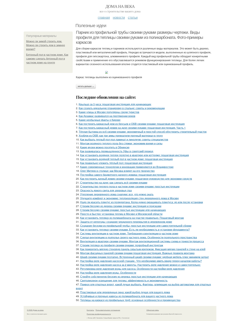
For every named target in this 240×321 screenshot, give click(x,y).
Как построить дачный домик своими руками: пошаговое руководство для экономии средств (136, 178)
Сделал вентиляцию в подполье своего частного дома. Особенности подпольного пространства (138, 237)
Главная (104, 17)
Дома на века (120, 6)
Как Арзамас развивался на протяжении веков (107, 116)
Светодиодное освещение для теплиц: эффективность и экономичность (124, 280)
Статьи (133, 17)
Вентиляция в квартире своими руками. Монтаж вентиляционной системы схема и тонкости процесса (142, 241)
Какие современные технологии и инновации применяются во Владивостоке (127, 167)
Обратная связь (152, 310)
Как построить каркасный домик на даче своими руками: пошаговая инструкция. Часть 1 (132, 128)
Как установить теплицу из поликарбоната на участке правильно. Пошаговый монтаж (132, 218)
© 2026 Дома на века (35, 310)
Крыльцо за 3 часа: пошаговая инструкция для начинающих (115, 104)
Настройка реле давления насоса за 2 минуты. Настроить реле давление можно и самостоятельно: (140, 265)
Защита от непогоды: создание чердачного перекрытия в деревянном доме (126, 222)
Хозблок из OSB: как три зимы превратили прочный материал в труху (121, 135)
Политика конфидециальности (99, 314)
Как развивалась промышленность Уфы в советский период (116, 151)
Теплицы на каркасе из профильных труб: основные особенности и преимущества (130, 300)
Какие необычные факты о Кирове (99, 120)
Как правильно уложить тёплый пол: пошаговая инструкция (116, 163)
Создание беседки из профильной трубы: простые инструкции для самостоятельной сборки (135, 225)
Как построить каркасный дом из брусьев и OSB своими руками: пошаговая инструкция (132, 124)
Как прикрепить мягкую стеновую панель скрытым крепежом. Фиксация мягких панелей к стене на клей (142, 249)
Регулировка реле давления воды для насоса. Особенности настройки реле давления (132, 269)
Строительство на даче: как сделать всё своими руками (113, 182)
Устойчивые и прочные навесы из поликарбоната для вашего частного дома (126, 296)
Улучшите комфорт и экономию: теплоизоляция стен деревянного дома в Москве (129, 198)
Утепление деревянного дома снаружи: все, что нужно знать (116, 194)
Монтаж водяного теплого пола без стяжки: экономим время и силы (121, 143)
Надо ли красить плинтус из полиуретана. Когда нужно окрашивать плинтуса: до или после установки (141, 202)
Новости (119, 17)
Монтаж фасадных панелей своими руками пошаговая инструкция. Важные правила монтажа (137, 253)
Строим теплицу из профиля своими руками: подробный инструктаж (121, 245)
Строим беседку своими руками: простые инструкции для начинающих (123, 210)
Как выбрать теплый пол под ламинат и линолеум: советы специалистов (124, 139)
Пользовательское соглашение (108, 310)
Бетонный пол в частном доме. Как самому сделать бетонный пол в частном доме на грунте (47, 58)
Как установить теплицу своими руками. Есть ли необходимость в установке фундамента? (135, 229)
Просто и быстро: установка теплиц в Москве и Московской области (121, 214)
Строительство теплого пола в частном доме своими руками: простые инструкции (129, 186)
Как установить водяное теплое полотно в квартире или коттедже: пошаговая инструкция (134, 155)
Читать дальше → (86, 86)
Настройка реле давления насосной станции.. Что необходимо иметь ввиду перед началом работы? (141, 261)
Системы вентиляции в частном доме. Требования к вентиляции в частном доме (129, 233)
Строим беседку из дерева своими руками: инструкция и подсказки (120, 206)
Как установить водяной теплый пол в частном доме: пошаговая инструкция (126, 159)
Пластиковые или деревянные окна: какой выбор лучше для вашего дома (125, 292)
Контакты (90, 310)
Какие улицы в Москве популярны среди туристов (109, 112)
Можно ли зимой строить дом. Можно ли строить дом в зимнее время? (45, 45)
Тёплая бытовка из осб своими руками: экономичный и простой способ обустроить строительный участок (143, 131)
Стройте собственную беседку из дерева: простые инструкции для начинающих (128, 276)
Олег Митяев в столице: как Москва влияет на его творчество (117, 171)
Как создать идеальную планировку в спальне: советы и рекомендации (122, 108)
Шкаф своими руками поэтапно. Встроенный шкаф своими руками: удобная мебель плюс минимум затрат (144, 257)
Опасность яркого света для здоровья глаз (106, 190)
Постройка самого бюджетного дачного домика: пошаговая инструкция (123, 175)
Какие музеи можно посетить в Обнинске (104, 147)
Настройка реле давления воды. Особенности (108, 272)
